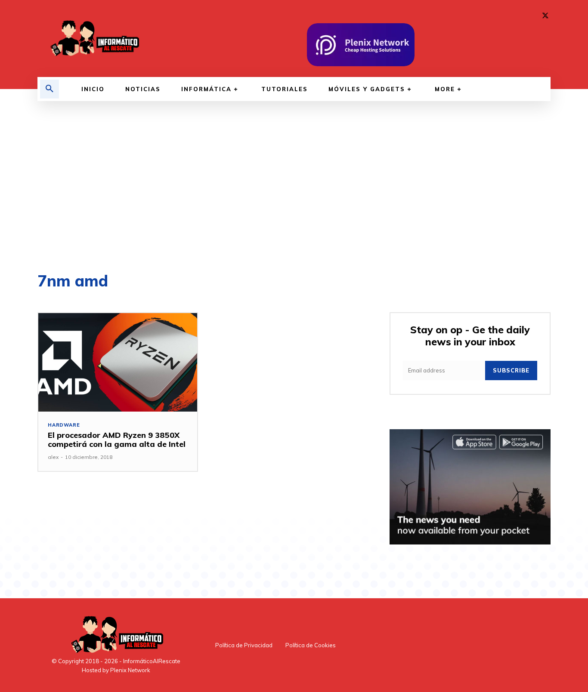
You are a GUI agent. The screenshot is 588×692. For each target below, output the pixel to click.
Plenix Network (130, 670)
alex (53, 457)
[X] (545, 16)
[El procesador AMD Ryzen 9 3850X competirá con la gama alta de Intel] (117, 362)
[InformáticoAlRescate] (93, 38)
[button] (49, 89)
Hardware (64, 425)
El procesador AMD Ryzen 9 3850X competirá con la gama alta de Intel (117, 439)
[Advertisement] (294, 187)
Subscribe (511, 370)
